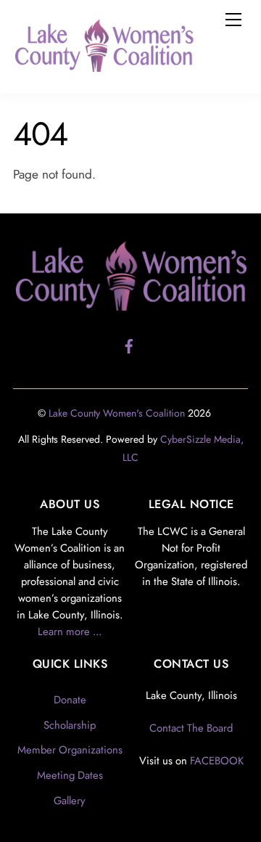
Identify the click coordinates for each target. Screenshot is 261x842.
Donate (70, 700)
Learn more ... (70, 631)
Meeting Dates (70, 775)
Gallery (70, 801)
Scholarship (70, 725)
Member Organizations (70, 750)
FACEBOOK (217, 761)
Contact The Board (191, 728)
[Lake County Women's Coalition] (103, 65)
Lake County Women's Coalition (117, 413)
